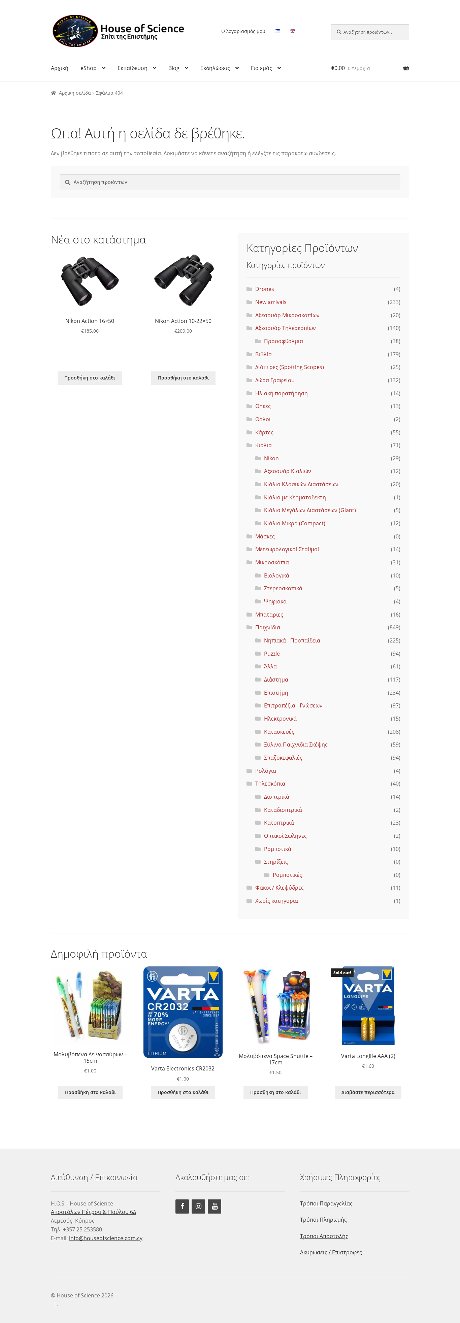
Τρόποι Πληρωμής (323, 1219)
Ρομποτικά (277, 849)
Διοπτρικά (276, 796)
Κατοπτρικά (279, 822)
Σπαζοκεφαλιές (283, 757)
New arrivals (271, 302)
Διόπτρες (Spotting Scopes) (289, 367)
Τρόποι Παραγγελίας (326, 1203)
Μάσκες (265, 536)
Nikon (271, 458)
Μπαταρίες (269, 614)
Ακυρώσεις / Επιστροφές (331, 1252)
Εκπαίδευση (132, 68)
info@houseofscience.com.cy (105, 1238)
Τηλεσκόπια (270, 783)
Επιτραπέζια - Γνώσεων (293, 705)
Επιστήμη (276, 692)
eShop (88, 68)
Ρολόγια (265, 770)
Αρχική (59, 68)
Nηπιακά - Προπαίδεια (292, 640)
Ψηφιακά (275, 601)
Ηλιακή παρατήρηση (281, 393)
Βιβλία (263, 354)
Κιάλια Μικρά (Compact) (294, 523)
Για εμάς (261, 68)
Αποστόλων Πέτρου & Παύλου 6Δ (93, 1212)
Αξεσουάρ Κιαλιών (287, 471)
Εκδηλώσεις (215, 68)
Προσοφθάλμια (283, 341)
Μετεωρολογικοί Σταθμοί (287, 549)
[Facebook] (182, 1206)
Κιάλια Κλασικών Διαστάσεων (301, 484)
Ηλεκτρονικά (280, 718)
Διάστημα (276, 679)
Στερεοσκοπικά (283, 588)
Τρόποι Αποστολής (324, 1236)
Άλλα (270, 666)
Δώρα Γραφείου (275, 380)
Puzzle (272, 653)
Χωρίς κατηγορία (276, 900)
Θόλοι (263, 419)
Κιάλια (263, 445)
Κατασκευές (279, 731)
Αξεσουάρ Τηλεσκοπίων (285, 328)
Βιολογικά (276, 575)
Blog (173, 68)
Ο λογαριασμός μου (243, 31)
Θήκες (263, 406)
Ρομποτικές (287, 875)
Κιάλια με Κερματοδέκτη (295, 497)
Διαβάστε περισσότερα (368, 1092)
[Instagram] (198, 1206)
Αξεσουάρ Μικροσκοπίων (287, 315)
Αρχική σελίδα (75, 93)
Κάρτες (264, 432)
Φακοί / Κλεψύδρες (279, 887)
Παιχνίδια (267, 627)
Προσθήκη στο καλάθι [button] (89, 377)
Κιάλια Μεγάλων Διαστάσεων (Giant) (310, 510)
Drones (264, 289)
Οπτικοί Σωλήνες (285, 835)
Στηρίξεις (276, 861)
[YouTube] (214, 1206)
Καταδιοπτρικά (283, 810)
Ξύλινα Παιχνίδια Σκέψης (296, 744)
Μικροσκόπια (272, 562)
